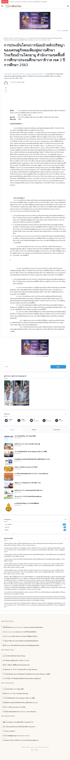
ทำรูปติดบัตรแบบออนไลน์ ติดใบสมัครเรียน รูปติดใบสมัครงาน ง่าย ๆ (32, 459)
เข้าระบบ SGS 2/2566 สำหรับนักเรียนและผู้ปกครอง (28, 496)
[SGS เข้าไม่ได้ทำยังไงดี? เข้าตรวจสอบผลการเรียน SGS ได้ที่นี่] (8, 454)
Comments (56, 429)
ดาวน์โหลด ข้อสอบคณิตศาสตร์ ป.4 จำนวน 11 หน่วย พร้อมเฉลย (31, 473)
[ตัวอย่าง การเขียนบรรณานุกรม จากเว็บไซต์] (8, 469)
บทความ (7, 527)
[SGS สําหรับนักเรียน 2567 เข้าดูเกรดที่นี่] (8, 438)
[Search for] (68, 7)
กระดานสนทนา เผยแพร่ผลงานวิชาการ (14, 74)
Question (11, 38)
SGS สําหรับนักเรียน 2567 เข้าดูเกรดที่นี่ (25, 436)
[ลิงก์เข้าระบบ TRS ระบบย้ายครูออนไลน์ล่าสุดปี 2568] (8, 491)
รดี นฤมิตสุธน (13, 82)
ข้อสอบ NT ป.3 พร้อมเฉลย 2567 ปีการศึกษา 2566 (28, 483)
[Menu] (2, 7)
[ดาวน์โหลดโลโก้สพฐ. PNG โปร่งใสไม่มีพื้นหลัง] (8, 507)
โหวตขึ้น (5, 86)
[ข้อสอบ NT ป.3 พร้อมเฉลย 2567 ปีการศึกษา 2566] (8, 485)
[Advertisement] (38, 97)
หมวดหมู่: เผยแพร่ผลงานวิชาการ (35, 74)
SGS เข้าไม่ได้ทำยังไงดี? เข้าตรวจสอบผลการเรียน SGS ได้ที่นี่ (31, 451)
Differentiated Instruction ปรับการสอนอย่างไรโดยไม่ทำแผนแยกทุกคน (27, 1)
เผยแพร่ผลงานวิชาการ (20, 38)
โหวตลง (5, 92)
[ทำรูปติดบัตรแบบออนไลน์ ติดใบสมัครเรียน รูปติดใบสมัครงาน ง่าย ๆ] (8, 461)
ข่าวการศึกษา (8, 524)
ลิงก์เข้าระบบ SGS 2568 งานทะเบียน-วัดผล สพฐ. (27, 444)
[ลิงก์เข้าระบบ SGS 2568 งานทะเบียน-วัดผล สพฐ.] (8, 446)
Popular (12, 429)
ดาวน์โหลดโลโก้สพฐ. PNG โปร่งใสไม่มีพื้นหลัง (27, 503)
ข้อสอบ (7, 530)
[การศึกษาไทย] (14, 6)
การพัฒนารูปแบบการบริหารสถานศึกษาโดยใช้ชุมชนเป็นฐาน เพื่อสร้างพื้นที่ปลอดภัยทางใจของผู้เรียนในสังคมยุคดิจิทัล (32, 559)
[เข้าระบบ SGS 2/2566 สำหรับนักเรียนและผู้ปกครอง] (8, 498)
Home (6, 38)
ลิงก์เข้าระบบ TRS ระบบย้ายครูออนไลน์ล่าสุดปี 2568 (28, 490)
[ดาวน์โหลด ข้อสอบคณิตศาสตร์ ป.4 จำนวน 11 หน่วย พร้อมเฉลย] (8, 477)
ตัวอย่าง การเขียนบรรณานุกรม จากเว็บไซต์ (26, 467)
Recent (34, 429)
